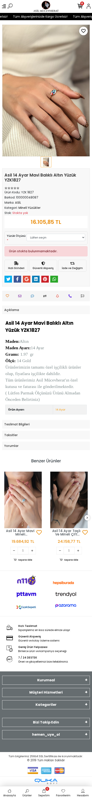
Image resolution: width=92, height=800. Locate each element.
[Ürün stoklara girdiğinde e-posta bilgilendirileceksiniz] (58, 296)
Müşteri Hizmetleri (46, 692)
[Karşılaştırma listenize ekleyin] (46, 296)
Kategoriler (46, 704)
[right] (87, 518)
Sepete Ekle (25, 560)
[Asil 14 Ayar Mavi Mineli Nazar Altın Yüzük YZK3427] (23, 500)
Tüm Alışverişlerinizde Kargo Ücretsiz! (37, 16)
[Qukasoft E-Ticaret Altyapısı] (46, 781)
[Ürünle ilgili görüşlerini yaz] (33, 296)
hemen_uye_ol (46, 734)
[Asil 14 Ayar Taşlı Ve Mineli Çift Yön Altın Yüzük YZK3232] (69, 500)
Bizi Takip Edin (46, 722)
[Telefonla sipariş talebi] (71, 296)
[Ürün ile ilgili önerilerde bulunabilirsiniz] (83, 296)
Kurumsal (46, 680)
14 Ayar (60, 410)
